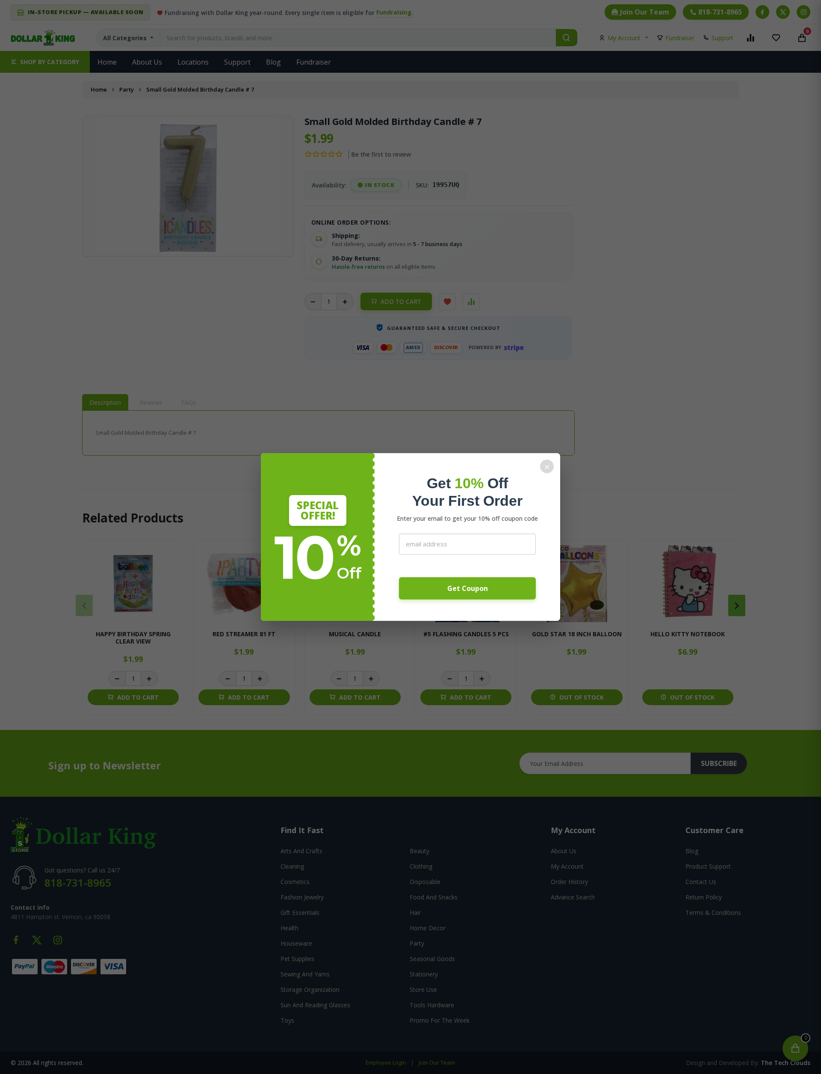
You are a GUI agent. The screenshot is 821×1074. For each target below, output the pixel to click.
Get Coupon (467, 588)
